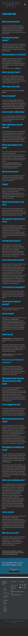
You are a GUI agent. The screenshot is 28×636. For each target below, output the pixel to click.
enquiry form (15, 319)
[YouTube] (20, 587)
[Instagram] (25, 585)
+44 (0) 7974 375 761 (14, 586)
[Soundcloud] (22, 587)
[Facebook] (20, 585)
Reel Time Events (13, 322)
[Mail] (25, 587)
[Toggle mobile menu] (25, 4)
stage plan (18, 68)
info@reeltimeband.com (17, 591)
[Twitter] (22, 585)
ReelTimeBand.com (16, 594)
